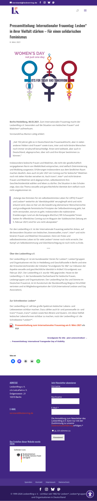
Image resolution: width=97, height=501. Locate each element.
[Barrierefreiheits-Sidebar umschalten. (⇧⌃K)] (90, 494)
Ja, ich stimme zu (62, 430)
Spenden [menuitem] (28, 482)
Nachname (56, 397)
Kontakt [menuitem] (38, 482)
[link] (15, 10)
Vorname (55, 386)
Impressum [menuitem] (50, 482)
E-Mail (55, 408)
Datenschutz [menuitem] (64, 482)
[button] (40, 3)
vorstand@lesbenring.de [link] (21, 413)
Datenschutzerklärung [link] (62, 425)
